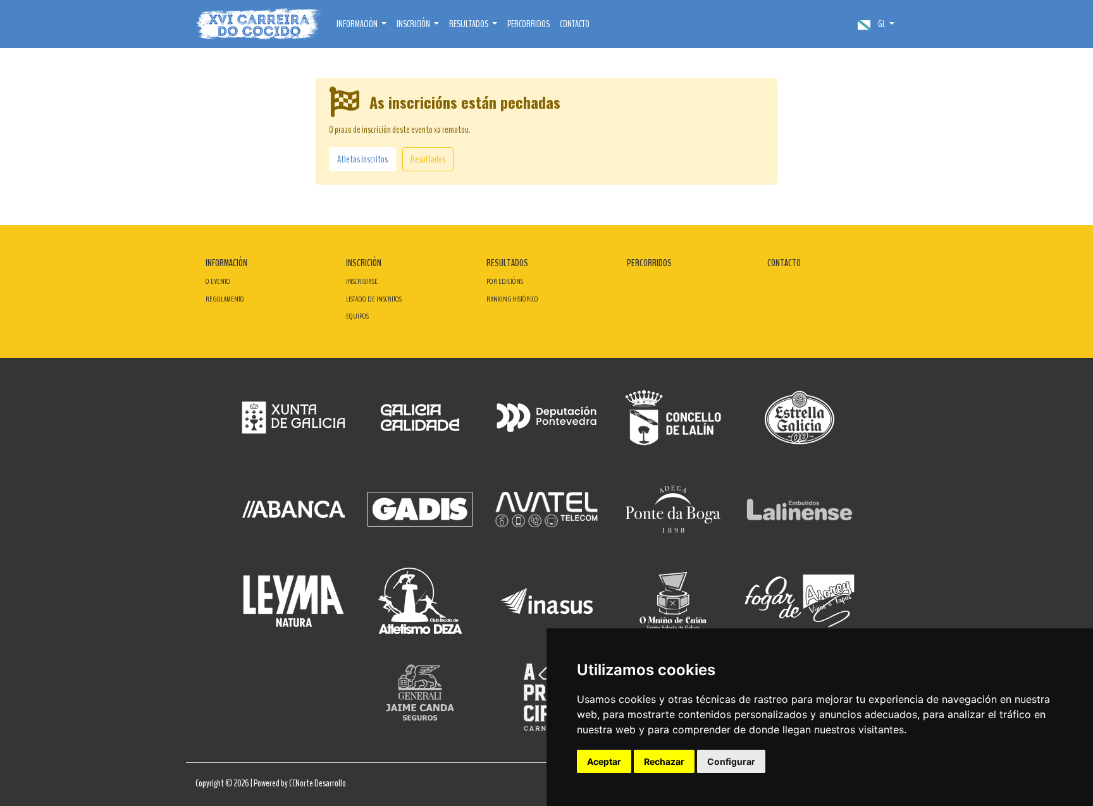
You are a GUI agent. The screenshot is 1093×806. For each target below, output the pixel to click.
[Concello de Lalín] (673, 417)
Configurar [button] (731, 761)
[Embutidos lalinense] (799, 509)
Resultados (428, 159)
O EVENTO (218, 281)
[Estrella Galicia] (799, 417)
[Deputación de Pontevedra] (546, 417)
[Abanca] (293, 509)
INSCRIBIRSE (362, 281)
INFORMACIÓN (226, 263)
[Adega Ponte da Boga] (673, 509)
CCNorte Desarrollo (317, 783)
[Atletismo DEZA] (420, 600)
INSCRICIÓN (363, 263)
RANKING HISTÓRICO (512, 299)
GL (882, 24)
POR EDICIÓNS (504, 281)
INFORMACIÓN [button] (358, 24)
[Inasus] (546, 600)
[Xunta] (293, 417)
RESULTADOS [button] (469, 24)
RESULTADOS (507, 263)
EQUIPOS (357, 316)
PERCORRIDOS (528, 24)
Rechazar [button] (664, 761)
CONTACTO (575, 24)
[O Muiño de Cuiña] (673, 600)
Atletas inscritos (362, 159)
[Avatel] (546, 509)
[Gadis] (420, 509)
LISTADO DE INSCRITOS (374, 299)
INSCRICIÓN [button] (414, 24)
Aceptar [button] (604, 761)
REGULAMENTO (225, 299)
